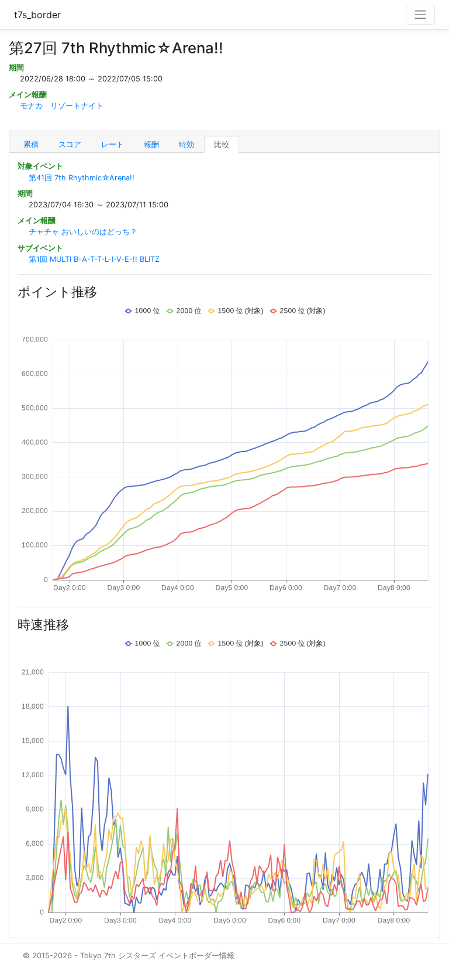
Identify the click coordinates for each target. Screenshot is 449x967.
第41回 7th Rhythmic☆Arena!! (81, 177)
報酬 (151, 144)
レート (112, 144)
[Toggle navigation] (420, 15)
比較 (221, 144)
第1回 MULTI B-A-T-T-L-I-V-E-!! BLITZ (94, 259)
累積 (31, 144)
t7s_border (37, 14)
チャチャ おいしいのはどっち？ (83, 231)
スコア (69, 144)
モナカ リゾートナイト (61, 105)
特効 (186, 144)
